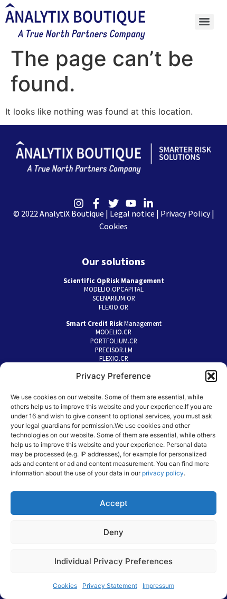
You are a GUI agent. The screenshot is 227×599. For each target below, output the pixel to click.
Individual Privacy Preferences (113, 561)
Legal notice (132, 213)
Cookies (65, 585)
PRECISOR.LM (114, 349)
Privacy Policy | (187, 213)
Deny (113, 532)
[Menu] (204, 22)
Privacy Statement (109, 585)
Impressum (158, 585)
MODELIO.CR (113, 331)
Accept (114, 503)
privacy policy (163, 473)
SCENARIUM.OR (113, 298)
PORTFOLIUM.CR (113, 340)
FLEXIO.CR (113, 358)
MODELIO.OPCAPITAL (114, 289)
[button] (211, 376)
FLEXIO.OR (113, 307)
